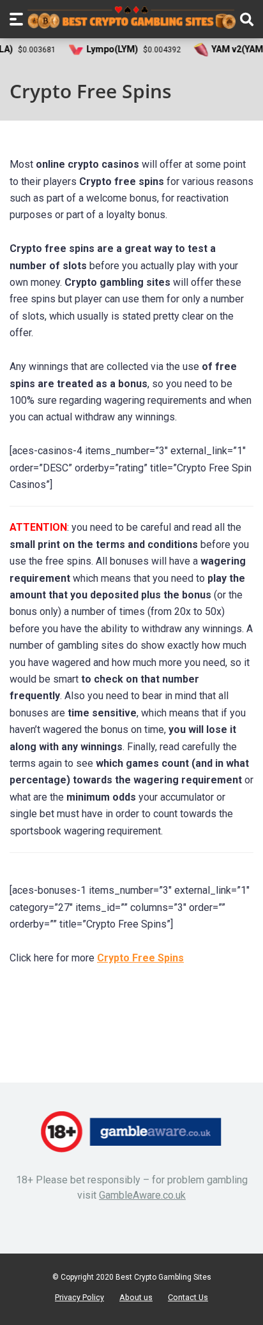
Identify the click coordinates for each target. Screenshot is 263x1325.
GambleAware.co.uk (142, 1195)
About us (136, 1297)
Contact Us (188, 1297)
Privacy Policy (79, 1297)
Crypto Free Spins (140, 958)
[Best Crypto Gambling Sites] (131, 18)
